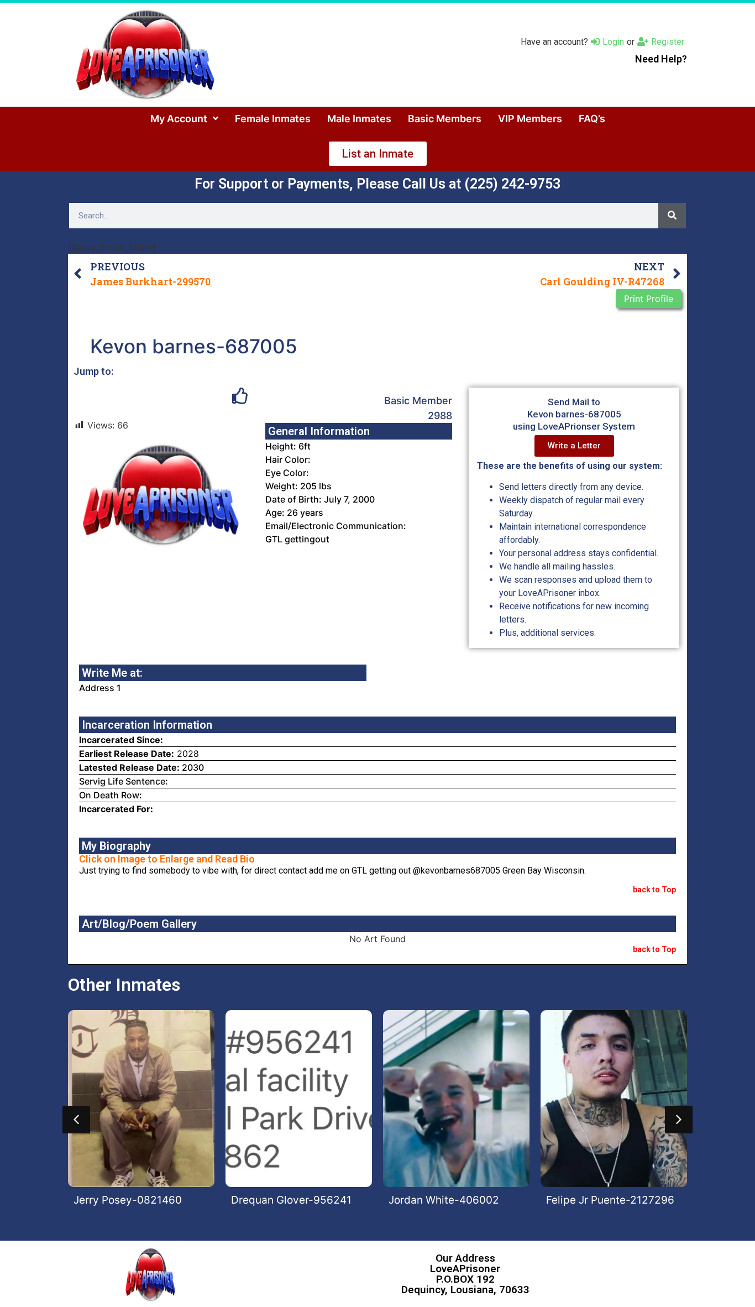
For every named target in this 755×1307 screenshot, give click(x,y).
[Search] (672, 215)
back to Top (654, 889)
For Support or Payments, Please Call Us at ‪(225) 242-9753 (377, 184)
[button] (76, 1119)
